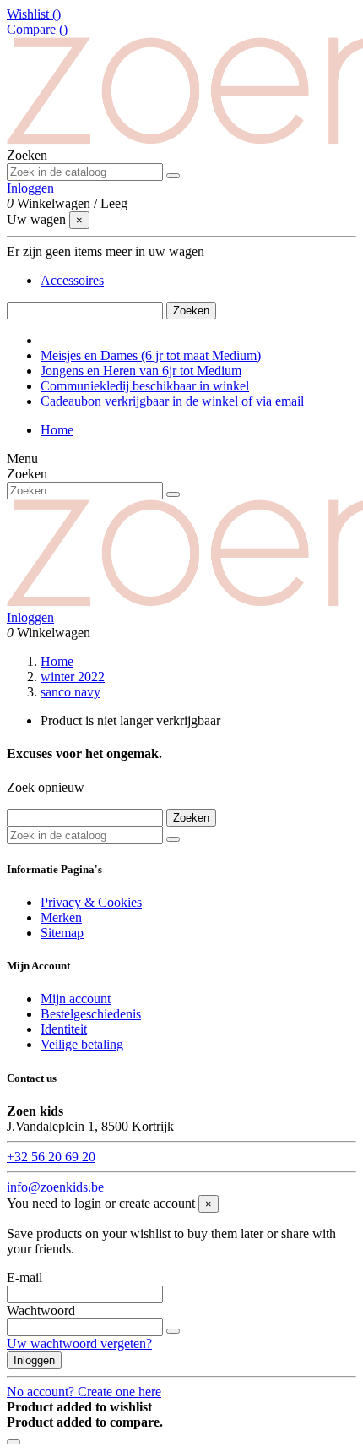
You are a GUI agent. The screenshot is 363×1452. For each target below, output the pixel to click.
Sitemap (62, 932)
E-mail (24, 1277)
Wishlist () (34, 14)
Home (57, 430)
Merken (61, 917)
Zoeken (191, 310)
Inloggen (34, 1360)
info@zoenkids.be (55, 1187)
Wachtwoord (41, 1310)
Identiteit (64, 1029)
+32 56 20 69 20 (51, 1156)
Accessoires (72, 280)
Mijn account (76, 998)
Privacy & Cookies (91, 902)
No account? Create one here (84, 1391)
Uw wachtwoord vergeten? (79, 1343)
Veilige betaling (82, 1044)
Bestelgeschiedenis (91, 1014)
